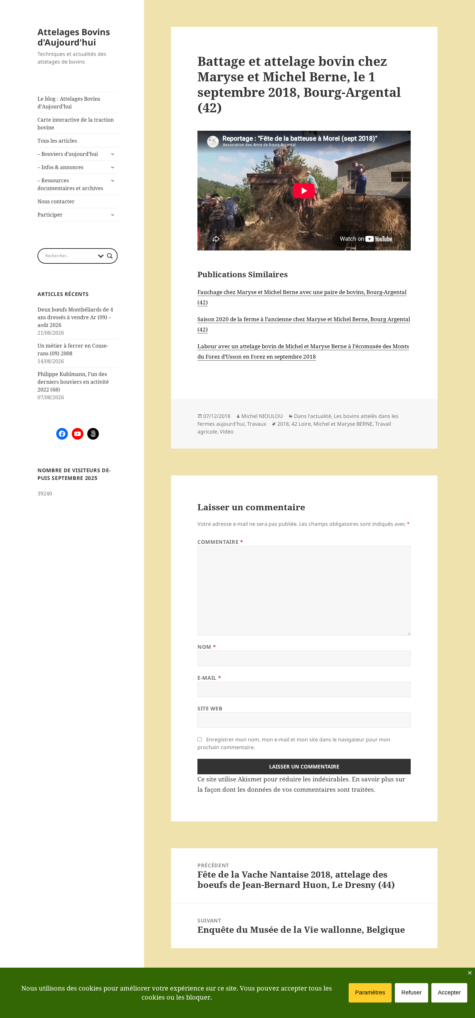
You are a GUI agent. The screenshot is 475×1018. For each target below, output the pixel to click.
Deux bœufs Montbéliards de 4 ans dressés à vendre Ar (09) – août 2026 (75, 317)
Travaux (256, 423)
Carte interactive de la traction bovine (75, 123)
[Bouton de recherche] (109, 255)
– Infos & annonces (60, 167)
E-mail (209, 677)
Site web (209, 708)
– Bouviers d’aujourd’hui (67, 154)
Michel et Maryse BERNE (343, 423)
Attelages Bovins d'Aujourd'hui (73, 37)
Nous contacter (56, 201)
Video (227, 431)
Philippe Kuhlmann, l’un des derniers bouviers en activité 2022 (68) (73, 382)
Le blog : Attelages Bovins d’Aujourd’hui (68, 102)
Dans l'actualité (312, 416)
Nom (206, 646)
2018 (283, 423)
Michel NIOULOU (262, 416)
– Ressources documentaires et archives (70, 184)
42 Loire (301, 423)
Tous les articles (57, 140)
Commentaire (220, 541)
